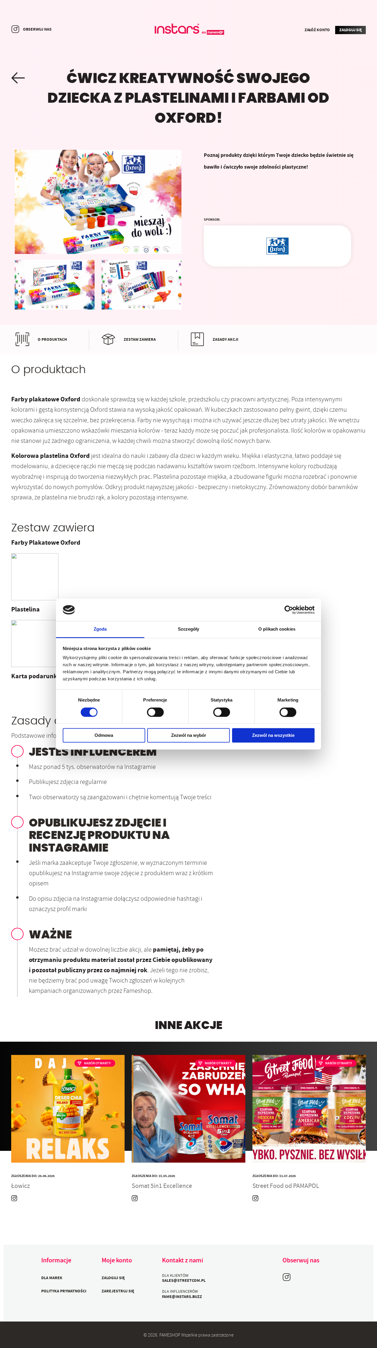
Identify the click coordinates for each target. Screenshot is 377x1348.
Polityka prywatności (63, 1291)
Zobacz (68, 1149)
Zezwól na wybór (188, 735)
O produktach (52, 340)
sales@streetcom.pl (184, 1281)
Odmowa (104, 735)
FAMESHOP (169, 1335)
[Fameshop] (188, 30)
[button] (18, 78)
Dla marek (51, 1278)
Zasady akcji (225, 340)
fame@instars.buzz (182, 1297)
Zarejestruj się (118, 1291)
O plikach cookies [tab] (276, 629)
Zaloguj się (350, 30)
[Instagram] (15, 29)
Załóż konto (317, 30)
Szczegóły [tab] (188, 629)
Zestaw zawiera (140, 340)
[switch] (155, 712)
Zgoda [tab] (100, 629)
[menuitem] (68, 1278)
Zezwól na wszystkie (273, 735)
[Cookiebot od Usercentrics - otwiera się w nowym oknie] (289, 609)
